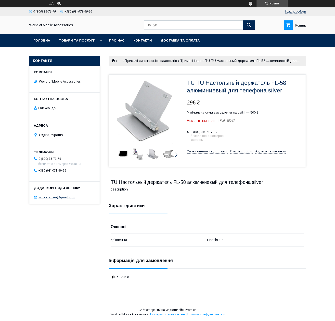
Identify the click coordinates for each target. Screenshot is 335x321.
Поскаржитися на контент (167, 314)
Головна (42, 40)
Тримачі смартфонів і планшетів (151, 61)
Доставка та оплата (180, 40)
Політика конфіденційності (206, 314)
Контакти (142, 40)
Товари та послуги (77, 40)
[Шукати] (249, 25)
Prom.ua (190, 310)
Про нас (117, 40)
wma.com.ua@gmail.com (57, 197)
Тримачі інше (190, 61)
